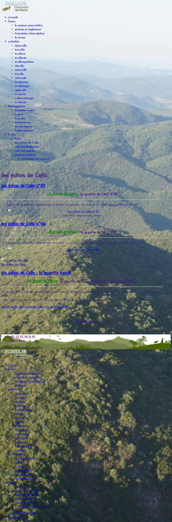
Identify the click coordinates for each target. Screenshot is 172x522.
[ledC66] (82, 249)
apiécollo (21, 90)
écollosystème (24, 61)
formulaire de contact (35, 158)
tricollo (19, 74)
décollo (19, 65)
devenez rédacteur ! (27, 146)
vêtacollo (21, 78)
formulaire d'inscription (30, 33)
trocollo (20, 49)
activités (13, 41)
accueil (12, 17)
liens (18, 138)
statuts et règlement (28, 29)
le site (12, 134)
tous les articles (25, 150)
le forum (20, 37)
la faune (20, 118)
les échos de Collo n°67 (23, 185)
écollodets (21, 82)
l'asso (12, 21)
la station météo (25, 110)
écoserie (20, 94)
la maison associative (28, 25)
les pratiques (23, 126)
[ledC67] (82, 211)
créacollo (21, 69)
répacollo (21, 45)
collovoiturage (24, 98)
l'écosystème (16, 106)
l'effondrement (24, 130)
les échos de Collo (27, 142)
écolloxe (20, 53)
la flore (19, 114)
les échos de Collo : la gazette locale (36, 272)
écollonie (20, 102)
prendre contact (25, 154)
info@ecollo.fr (17, 340)
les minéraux (23, 122)
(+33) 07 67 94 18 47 (21, 336)
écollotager (22, 86)
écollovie (20, 57)
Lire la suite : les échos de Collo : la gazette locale (35, 306)
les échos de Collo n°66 (23, 223)
